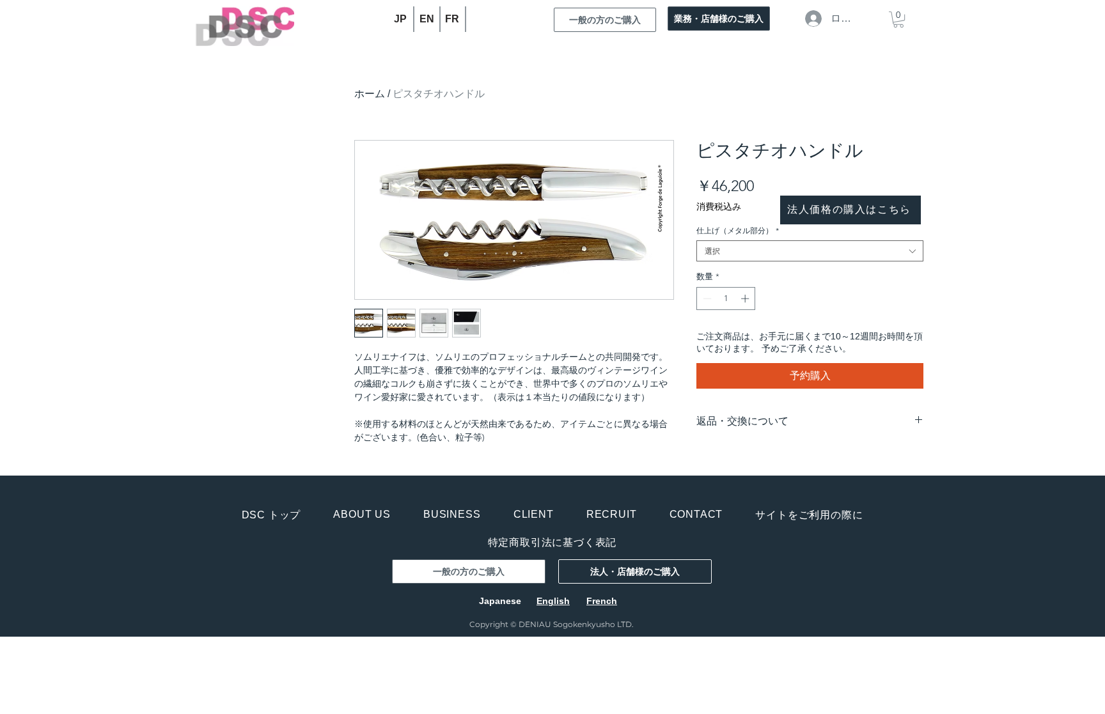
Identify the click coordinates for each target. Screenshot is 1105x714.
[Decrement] (706, 298)
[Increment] (746, 298)
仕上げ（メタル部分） (737, 230)
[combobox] (809, 250)
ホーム (369, 93)
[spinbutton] (726, 298)
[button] (898, 19)
